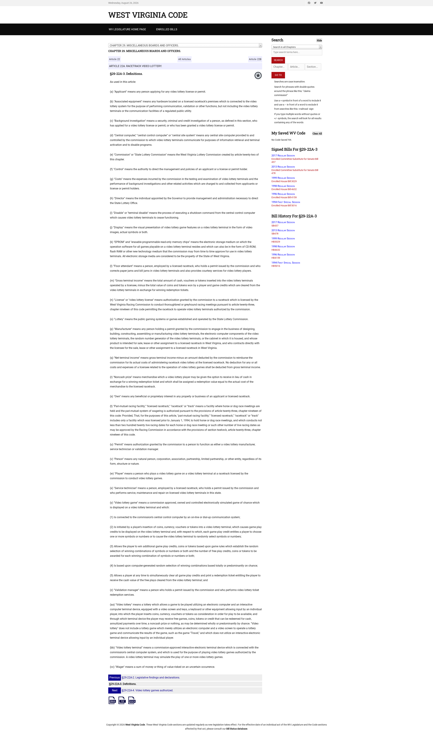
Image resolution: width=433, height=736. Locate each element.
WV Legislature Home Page (127, 29)
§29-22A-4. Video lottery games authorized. (142, 690)
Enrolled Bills (166, 29)
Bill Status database (236, 728)
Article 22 (114, 59)
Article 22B (255, 59)
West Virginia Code (148, 15)
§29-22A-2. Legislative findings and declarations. (144, 677)
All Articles (184, 59)
